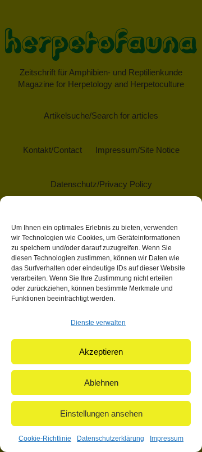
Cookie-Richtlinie (45, 438)
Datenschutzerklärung (110, 438)
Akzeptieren (101, 351)
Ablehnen (101, 382)
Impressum (166, 438)
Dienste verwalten (98, 323)
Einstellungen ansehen (101, 413)
